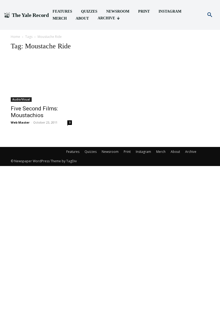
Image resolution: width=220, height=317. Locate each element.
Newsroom (110, 151)
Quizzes (91, 151)
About (175, 151)
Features (72, 151)
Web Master (20, 122)
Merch (161, 151)
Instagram (143, 151)
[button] (209, 15)
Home (15, 36)
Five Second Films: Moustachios (34, 111)
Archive (190, 151)
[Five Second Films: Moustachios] (41, 79)
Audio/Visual (21, 99)
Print (127, 151)
